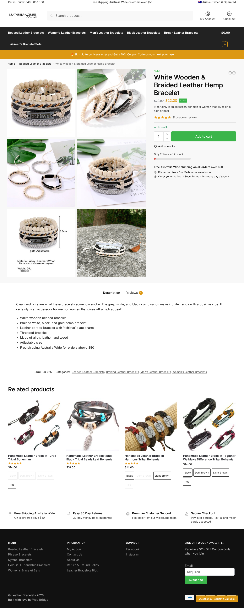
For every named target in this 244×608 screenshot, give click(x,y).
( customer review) (185, 117)
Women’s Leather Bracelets (189, 371)
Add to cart (203, 136)
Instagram (132, 554)
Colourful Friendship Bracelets (29, 565)
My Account (207, 18)
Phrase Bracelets (20, 554)
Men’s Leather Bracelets (155, 371)
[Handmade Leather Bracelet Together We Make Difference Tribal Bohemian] (209, 424)
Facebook (132, 549)
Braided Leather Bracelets (122, 371)
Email (189, 566)
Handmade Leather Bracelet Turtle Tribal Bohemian (32, 457)
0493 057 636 (34, 2)
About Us (73, 560)
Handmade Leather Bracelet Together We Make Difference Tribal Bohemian (209, 457)
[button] (228, 38)
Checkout (229, 18)
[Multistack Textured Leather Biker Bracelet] (230, 73)
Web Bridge (40, 599)
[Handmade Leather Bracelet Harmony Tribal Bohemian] (151, 424)
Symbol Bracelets (20, 560)
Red (12, 484)
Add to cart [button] (92, 475)
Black (13, 475)
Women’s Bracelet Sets (24, 570)
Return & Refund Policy (83, 565)
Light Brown (45, 475)
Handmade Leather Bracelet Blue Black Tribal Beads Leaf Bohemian (90, 457)
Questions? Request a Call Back (217, 598)
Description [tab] (111, 293)
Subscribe (196, 580)
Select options (34, 495)
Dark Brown (27, 475)
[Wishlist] (55, 404)
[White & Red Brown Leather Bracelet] (234, 73)
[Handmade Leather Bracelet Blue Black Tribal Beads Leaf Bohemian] (92, 424)
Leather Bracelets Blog (82, 570)
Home (11, 63)
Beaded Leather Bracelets (35, 63)
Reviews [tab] (133, 293)
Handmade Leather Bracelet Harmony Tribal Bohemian (144, 457)
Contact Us (74, 554)
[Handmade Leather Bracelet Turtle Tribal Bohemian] (34, 424)
